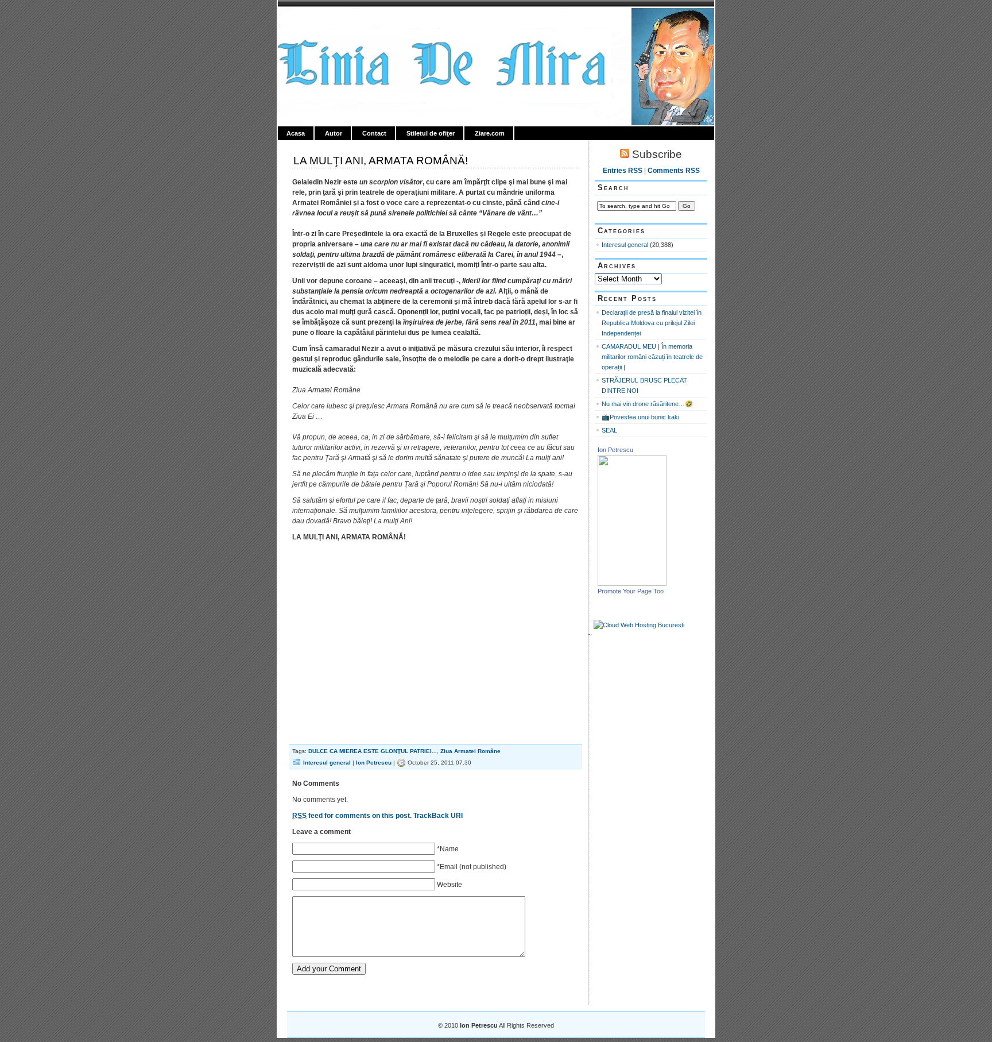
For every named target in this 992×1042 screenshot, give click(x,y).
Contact (374, 133)
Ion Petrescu (327, 21)
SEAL (609, 430)
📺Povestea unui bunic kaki (640, 417)
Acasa (295, 133)
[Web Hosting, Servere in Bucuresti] (639, 625)
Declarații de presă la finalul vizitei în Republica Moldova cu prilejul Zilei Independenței (652, 323)
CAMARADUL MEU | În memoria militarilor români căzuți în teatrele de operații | (652, 357)
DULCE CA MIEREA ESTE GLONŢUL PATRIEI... (372, 751)
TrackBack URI (438, 816)
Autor (333, 133)
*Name (448, 849)
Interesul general (327, 762)
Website (449, 885)
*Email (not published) (471, 867)
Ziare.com (490, 133)
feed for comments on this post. (352, 816)
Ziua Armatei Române (470, 751)
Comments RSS (674, 171)
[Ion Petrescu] (632, 583)
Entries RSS (622, 171)
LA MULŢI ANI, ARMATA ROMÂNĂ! (380, 161)
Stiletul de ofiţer (430, 133)
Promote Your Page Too (631, 591)
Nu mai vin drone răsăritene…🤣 (647, 403)
